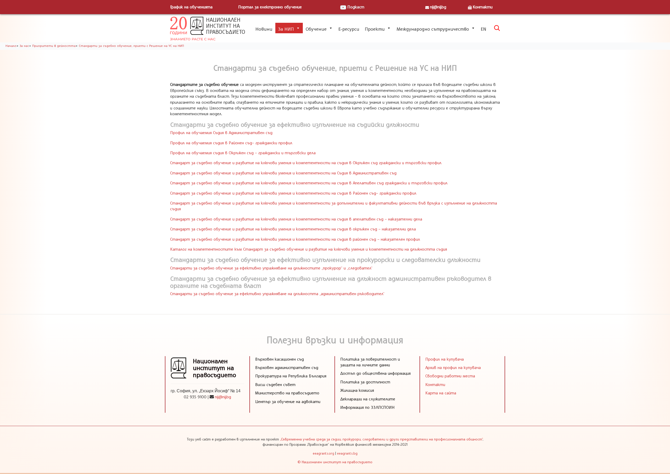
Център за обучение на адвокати (287, 401)
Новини (263, 29)
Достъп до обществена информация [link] (375, 373)
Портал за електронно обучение (270, 6)
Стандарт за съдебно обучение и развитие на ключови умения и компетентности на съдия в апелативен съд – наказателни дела (296, 219)
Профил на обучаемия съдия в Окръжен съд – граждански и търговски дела (243, 152)
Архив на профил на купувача (453, 367)
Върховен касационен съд (279, 359)
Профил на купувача (444, 359)
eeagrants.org (323, 453)
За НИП (286, 29)
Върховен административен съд (286, 367)
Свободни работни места (450, 375)
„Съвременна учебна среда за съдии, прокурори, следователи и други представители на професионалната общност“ (381, 439)
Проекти (375, 29)
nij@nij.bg (438, 6)
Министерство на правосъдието (287, 392)
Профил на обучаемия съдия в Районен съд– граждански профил (231, 142)
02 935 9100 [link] (195, 396)
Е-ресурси (348, 29)
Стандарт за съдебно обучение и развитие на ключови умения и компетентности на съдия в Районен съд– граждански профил (293, 193)
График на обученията (191, 6)
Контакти (483, 6)
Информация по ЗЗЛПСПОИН (367, 407)
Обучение (316, 29)
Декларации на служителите (367, 398)
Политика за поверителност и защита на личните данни (370, 361)
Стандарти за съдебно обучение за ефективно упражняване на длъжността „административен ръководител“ (277, 293)
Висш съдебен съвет (275, 384)
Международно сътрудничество (433, 29)
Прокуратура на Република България (290, 375)
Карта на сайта (440, 392)
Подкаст (355, 6)
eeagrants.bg (347, 453)
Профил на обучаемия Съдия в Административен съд (221, 132)
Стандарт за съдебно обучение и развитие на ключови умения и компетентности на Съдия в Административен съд (283, 172)
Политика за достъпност (365, 381)
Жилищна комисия (357, 390)
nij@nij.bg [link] (223, 396)
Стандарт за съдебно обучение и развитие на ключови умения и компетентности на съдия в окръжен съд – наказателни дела (293, 229)
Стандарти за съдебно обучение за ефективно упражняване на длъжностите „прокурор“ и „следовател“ (271, 268)
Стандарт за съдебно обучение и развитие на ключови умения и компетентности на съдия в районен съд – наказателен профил (295, 239)
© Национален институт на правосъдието (335, 462)
